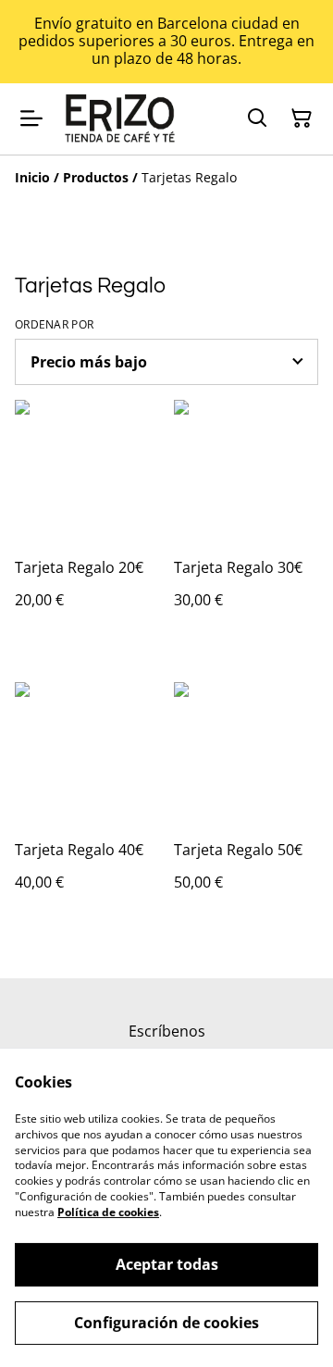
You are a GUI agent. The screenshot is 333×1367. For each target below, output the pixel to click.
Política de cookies (108, 1212)
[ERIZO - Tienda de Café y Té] (120, 119)
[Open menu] (31, 118)
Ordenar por (54, 324)
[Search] (257, 118)
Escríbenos (167, 1031)
